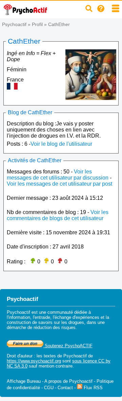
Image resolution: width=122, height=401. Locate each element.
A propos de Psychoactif (68, 381)
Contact (65, 387)
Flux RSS (92, 387)
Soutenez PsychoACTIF (68, 345)
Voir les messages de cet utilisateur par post (59, 184)
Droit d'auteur (20, 355)
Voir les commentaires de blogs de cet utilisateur (57, 215)
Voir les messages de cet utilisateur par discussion (57, 175)
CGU (49, 387)
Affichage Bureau (24, 381)
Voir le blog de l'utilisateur (61, 144)
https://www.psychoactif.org (34, 360)
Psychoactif (14, 24)
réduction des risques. (55, 327)
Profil (37, 24)
